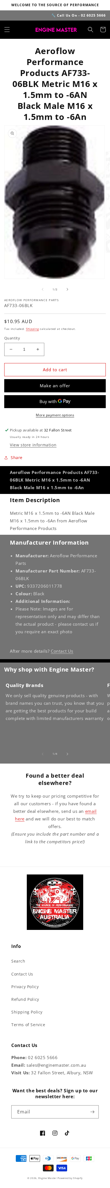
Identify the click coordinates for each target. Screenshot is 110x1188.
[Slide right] (67, 289)
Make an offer (55, 385)
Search (18, 961)
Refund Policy (25, 999)
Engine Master (47, 1178)
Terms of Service (28, 1024)
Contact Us (62, 651)
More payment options (55, 415)
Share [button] (17, 457)
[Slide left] (42, 289)
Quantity (12, 338)
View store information (33, 445)
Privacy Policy (25, 986)
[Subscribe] (92, 1111)
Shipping (32, 329)
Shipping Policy (27, 1012)
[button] (7, 29)
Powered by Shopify (70, 1178)
